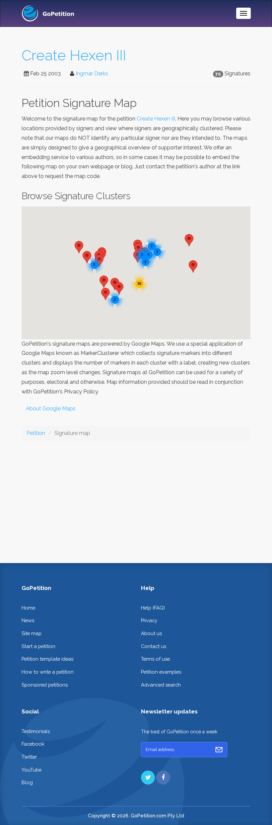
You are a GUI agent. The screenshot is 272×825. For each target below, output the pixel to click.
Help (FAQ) (153, 608)
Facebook (33, 744)
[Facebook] (163, 777)
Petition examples (161, 672)
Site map (31, 633)
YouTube (31, 770)
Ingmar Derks (92, 73)
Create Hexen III (74, 55)
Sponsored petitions (45, 685)
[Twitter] (148, 777)
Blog (27, 782)
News (28, 620)
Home (28, 608)
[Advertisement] (136, 496)
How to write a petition (48, 672)
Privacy (149, 620)
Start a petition (38, 646)
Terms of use (155, 659)
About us (151, 633)
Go (219, 749)
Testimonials (36, 731)
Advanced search (161, 685)
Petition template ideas (47, 659)
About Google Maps (51, 408)
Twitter (29, 757)
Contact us (153, 646)
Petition (36, 433)
